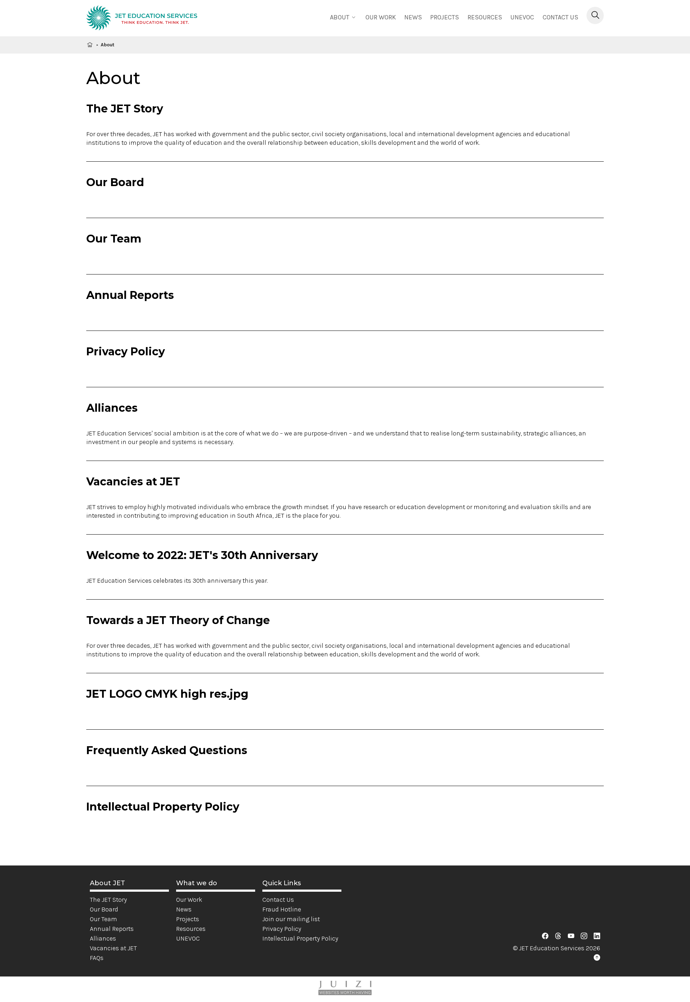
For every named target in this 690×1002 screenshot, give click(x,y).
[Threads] (558, 936)
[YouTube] (571, 936)
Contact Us (560, 17)
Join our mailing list (291, 919)
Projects (444, 17)
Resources (485, 17)
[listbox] (343, 17)
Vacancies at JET (113, 948)
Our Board (104, 909)
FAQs (97, 958)
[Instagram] (584, 936)
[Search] (595, 15)
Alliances (103, 938)
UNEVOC (522, 17)
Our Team (103, 919)
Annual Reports (112, 929)
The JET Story (108, 900)
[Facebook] (545, 936)
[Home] (141, 19)
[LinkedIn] (597, 936)
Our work (380, 17)
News (413, 17)
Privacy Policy (281, 929)
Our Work (189, 900)
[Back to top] (597, 958)
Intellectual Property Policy (300, 938)
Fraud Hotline (281, 909)
